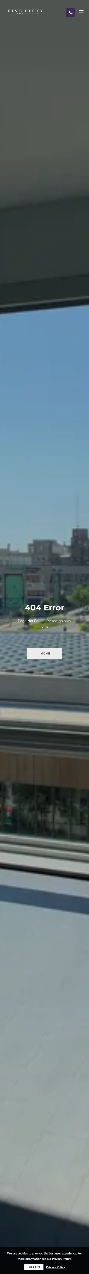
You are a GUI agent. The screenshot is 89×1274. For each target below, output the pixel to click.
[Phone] (70, 12)
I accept (33, 1267)
